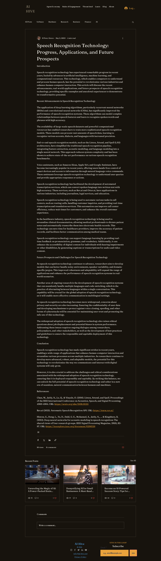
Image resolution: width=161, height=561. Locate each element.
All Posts (28, 22)
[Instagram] (71, 550)
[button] (133, 22)
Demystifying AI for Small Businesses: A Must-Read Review (79, 489)
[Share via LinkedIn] (49, 440)
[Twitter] (78, 550)
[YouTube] (86, 550)
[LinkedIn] (82, 550)
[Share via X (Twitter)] (44, 440)
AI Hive (79, 544)
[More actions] (122, 38)
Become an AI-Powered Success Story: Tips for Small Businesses (116, 489)
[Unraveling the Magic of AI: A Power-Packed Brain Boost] (42, 474)
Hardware (52, 22)
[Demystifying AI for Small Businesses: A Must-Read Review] (81, 474)
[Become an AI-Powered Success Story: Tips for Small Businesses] (119, 474)
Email (103, 548)
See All (133, 461)
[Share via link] (55, 440)
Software (40, 22)
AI (97, 22)
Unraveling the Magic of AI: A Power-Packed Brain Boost (42, 489)
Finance (88, 22)
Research (64, 22)
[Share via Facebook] (38, 440)
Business (76, 22)
